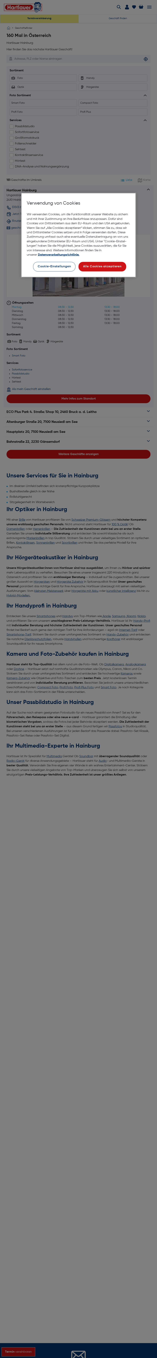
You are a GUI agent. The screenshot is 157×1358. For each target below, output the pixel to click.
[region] (78, 235)
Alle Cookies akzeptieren (102, 266)
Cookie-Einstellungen (54, 266)
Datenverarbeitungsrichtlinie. (58, 254)
